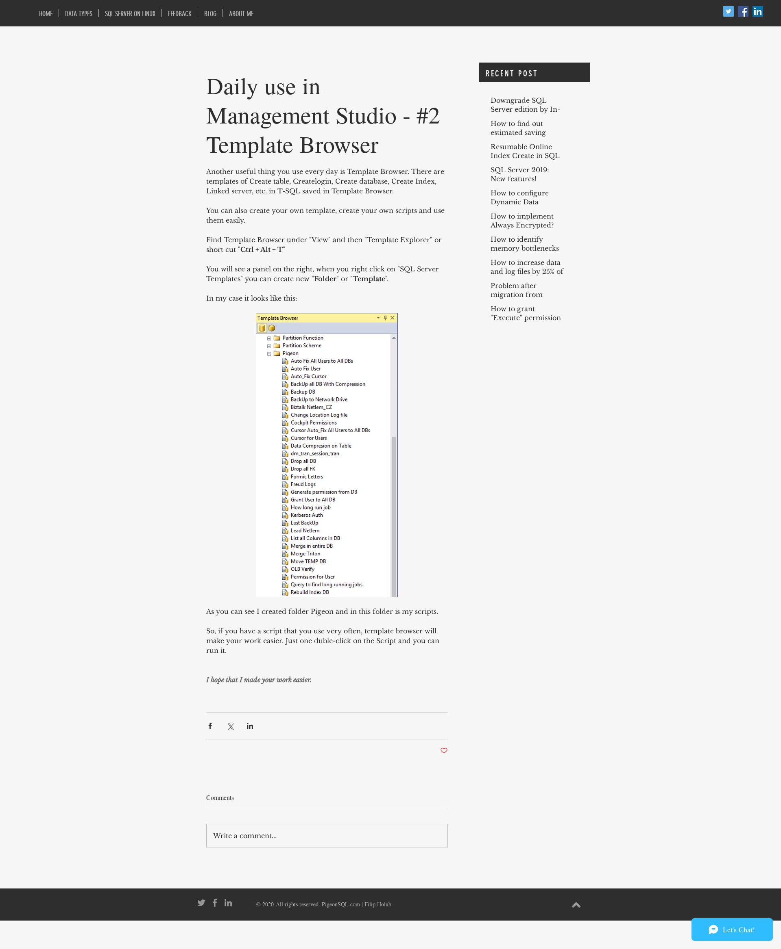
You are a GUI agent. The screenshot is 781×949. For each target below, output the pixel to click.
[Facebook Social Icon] (743, 11)
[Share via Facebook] (210, 726)
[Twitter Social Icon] (728, 11)
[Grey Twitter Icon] (201, 902)
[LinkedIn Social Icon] (758, 11)
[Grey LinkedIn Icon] (228, 902)
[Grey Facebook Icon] (214, 902)
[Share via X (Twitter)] (230, 726)
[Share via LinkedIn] (250, 726)
